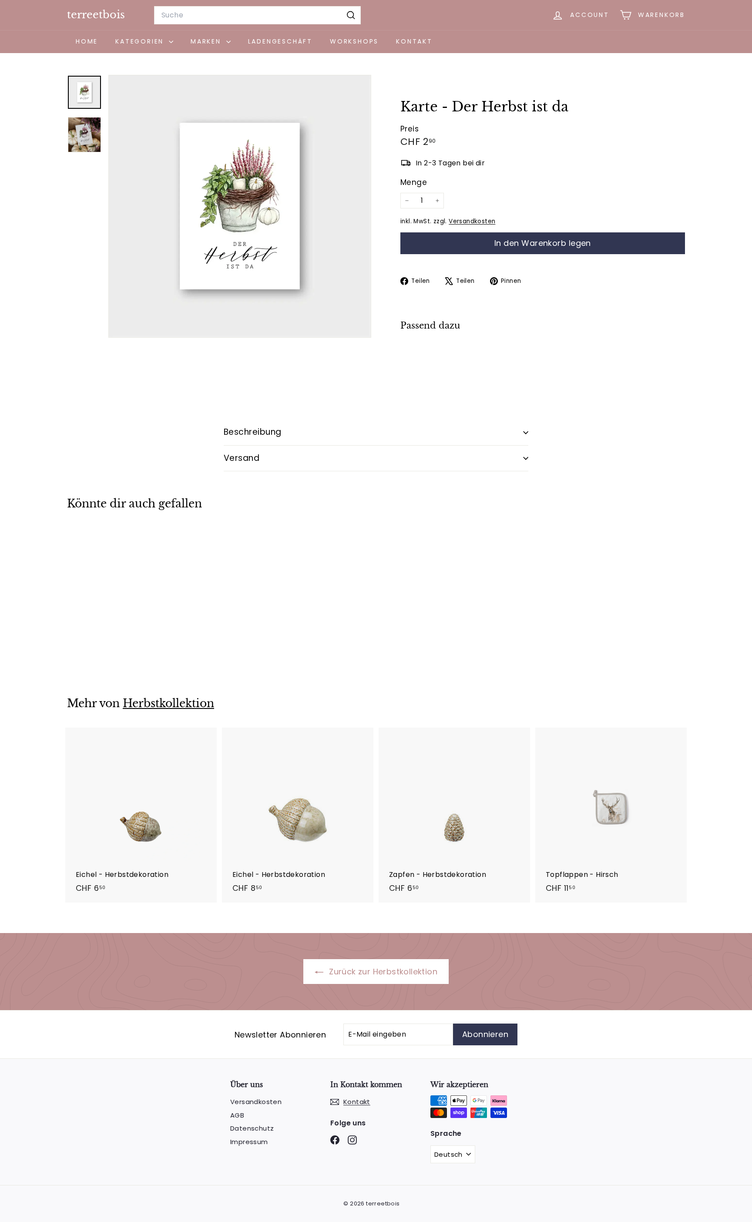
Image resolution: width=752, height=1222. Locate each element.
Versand (241, 458)
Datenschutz (252, 1128)
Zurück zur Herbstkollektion (382, 971)
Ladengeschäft (280, 41)
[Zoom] (240, 206)
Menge (413, 182)
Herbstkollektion (168, 703)
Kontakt (414, 41)
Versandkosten (472, 221)
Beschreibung (253, 432)
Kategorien (141, 41)
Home (87, 41)
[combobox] (257, 15)
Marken (207, 41)
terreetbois (96, 14)
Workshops (354, 41)
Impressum (249, 1141)
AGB (237, 1115)
